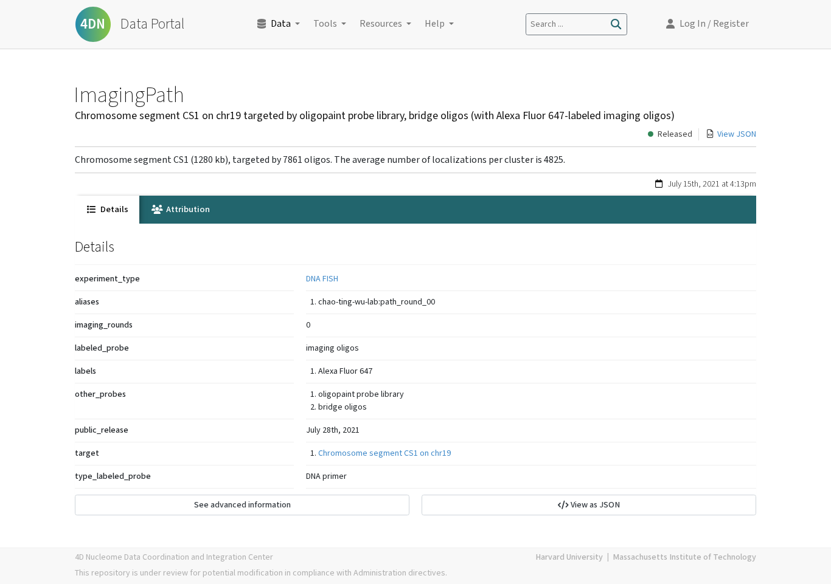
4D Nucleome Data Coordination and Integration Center (174, 557)
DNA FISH (322, 278)
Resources (381, 24)
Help (435, 24)
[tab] (107, 209)
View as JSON (594, 505)
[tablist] (415, 210)
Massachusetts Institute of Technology (684, 557)
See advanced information (242, 505)
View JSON (736, 134)
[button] (707, 24)
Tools (325, 24)
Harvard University (569, 557)
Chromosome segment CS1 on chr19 (384, 453)
